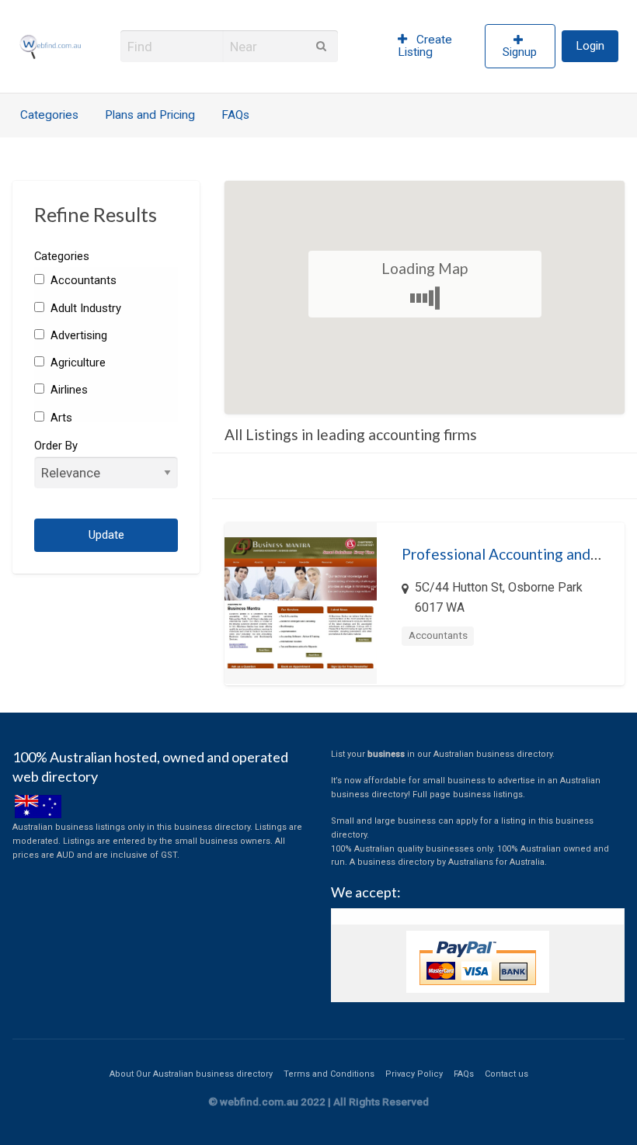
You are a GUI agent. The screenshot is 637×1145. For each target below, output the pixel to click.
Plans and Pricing (150, 115)
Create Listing (425, 46)
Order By (56, 446)
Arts (59, 418)
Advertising (77, 335)
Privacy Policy (414, 1074)
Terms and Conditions (329, 1074)
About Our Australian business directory (191, 1074)
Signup (520, 52)
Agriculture (76, 363)
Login (590, 46)
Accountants (82, 280)
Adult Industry (84, 308)
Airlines (67, 390)
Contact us (506, 1074)
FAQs (235, 115)
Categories (49, 115)
